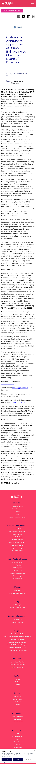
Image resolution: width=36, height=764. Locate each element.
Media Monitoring (17, 539)
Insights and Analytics (17, 548)
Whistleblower (17, 578)
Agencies (17, 511)
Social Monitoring (17, 545)
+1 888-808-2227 (17, 736)
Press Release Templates (17, 662)
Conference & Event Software (17, 593)
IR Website (17, 565)
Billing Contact (17, 747)
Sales (17, 739)
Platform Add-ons (17, 622)
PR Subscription (17, 605)
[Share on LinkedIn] (28, 16)
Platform (17, 682)
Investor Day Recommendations (17, 650)
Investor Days (17, 576)
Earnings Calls (17, 570)
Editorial (17, 744)
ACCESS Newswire (17, 716)
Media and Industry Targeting (17, 542)
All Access (17, 590)
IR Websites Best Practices (17, 642)
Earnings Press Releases (17, 573)
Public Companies (17, 506)
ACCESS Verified (17, 550)
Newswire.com (17, 719)
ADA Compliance (17, 567)
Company (17, 684)
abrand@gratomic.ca (20, 388)
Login (17, 733)
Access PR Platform (17, 529)
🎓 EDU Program (17, 667)
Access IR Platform (17, 562)
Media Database (17, 534)
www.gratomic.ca (7, 384)
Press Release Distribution (17, 531)
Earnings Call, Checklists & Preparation (17, 645)
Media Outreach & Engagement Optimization (17, 636)
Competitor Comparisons (17, 639)
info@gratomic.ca (18, 402)
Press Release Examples (17, 664)
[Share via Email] (33, 16)
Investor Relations (17, 702)
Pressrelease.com (17, 722)
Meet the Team (17, 699)
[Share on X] (23, 16)
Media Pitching (17, 537)
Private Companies (17, 509)
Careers (17, 704)
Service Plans (17, 619)
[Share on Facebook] (18, 16)
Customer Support (17, 742)
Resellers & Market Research (17, 517)
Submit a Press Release (17, 607)
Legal (17, 514)
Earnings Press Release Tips (17, 647)
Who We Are (17, 696)
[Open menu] (32, 3)
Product (17, 679)
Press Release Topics (17, 634)
